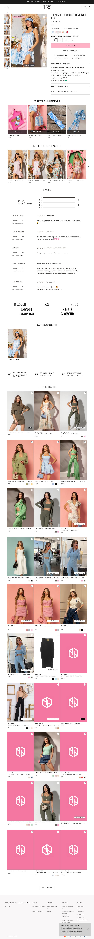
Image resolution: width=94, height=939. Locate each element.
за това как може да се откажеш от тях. (71, 932)
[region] (47, 122)
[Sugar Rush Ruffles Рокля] (60, 32)
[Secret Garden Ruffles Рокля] (63, 32)
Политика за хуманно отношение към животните (67, 922)
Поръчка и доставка (67, 906)
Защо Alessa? (80, 911)
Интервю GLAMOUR (82, 920)
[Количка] (89, 7)
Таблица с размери (37, 911)
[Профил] (85, 7)
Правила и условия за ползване (68, 912)
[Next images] (7, 69)
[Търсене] (7, 7)
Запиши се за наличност (70, 36)
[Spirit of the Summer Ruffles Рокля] (67, 32)
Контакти (34, 909)
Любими (49, 909)
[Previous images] (7, 12)
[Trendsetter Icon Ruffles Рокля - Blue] (7, 19)
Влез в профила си (52, 906)
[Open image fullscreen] (44, 64)
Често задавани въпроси (38, 906)
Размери (56, 28)
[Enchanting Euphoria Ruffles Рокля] (56, 32)
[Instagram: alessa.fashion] (9, 906)
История (79, 909)
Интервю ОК (80, 914)
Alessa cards (80, 906)
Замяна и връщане (67, 909)
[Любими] (81, 7)
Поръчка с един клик (70, 50)
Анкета (49, 911)
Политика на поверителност (66, 917)
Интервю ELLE (81, 917)
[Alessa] (47, 7)
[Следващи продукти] (88, 167)
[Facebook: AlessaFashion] (5, 906)
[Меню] (5, 7)
